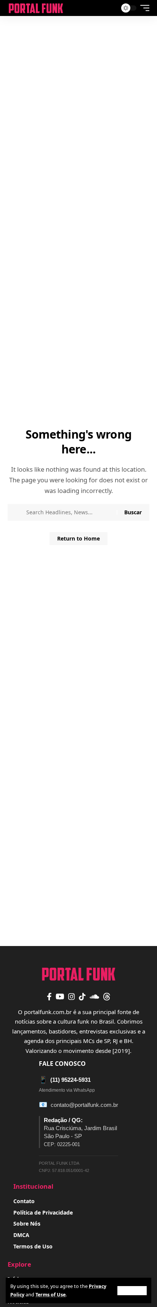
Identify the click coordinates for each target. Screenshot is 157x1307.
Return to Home (78, 538)
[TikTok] (82, 996)
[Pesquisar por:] (69, 512)
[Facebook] (49, 996)
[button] (132, 1290)
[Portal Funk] (36, 8)
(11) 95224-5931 (65, 1080)
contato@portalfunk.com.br (84, 1105)
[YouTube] (60, 996)
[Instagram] (71, 996)
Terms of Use (50, 1294)
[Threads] (106, 996)
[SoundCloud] (94, 996)
